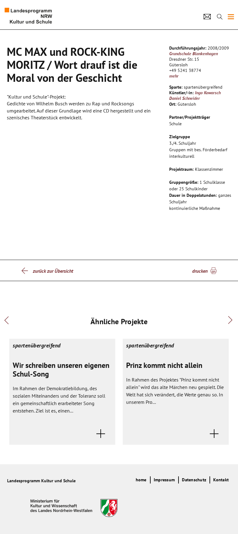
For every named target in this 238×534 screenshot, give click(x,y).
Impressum (164, 480)
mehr (173, 76)
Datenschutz (194, 480)
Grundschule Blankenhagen (193, 53)
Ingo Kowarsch (208, 92)
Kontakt (221, 480)
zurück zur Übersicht (53, 271)
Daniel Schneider (184, 98)
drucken (200, 271)
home (141, 480)
